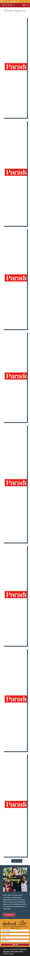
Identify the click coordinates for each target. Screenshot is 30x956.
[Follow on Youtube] (14, 1)
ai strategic (11, 953)
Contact (12, 951)
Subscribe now (9, 915)
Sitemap (21, 951)
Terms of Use (6, 951)
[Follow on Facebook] (4, 1)
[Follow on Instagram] (11, 1)
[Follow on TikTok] (17, 1)
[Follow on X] (7, 1)
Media (16, 951)
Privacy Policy (22, 949)
